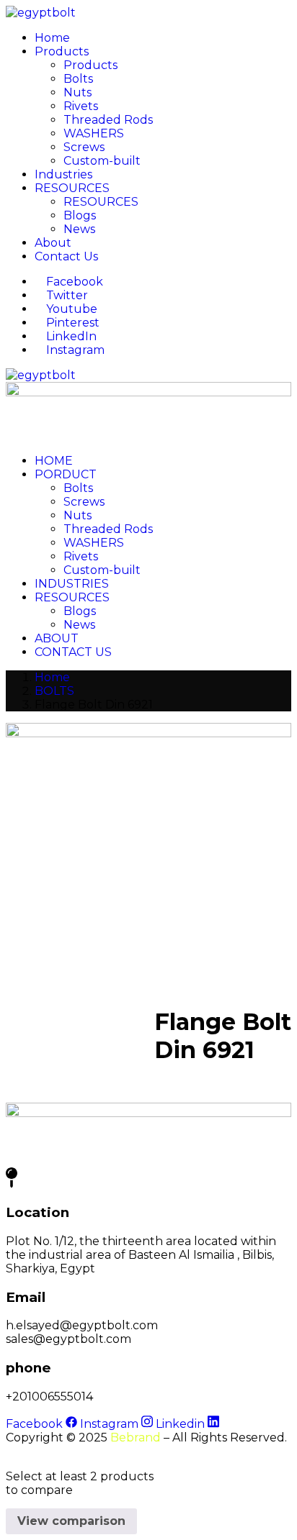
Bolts (78, 79)
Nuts (77, 92)
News (79, 229)
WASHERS (93, 133)
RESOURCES (72, 188)
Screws (84, 147)
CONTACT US (73, 652)
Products (62, 51)
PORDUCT (66, 474)
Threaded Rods (108, 120)
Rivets (80, 106)
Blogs (79, 215)
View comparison (71, 1521)
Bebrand (135, 1437)
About (53, 243)
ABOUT (57, 638)
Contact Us (66, 256)
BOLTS (54, 691)
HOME (54, 461)
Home (52, 38)
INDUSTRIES (72, 584)
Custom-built (102, 161)
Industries (63, 174)
